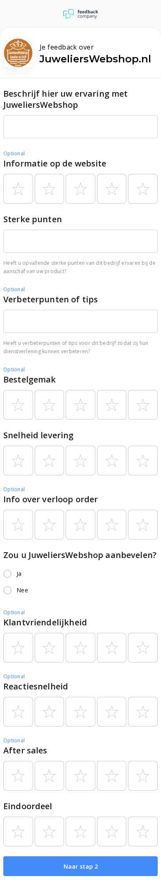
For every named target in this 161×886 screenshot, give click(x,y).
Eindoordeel (27, 806)
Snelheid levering (38, 435)
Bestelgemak (29, 379)
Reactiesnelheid (35, 686)
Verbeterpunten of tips (50, 299)
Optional (14, 153)
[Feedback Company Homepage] (80, 14)
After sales (25, 750)
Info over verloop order (50, 499)
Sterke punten (32, 219)
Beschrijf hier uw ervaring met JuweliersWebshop (65, 99)
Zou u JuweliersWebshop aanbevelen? (79, 555)
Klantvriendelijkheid (45, 622)
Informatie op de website (55, 163)
